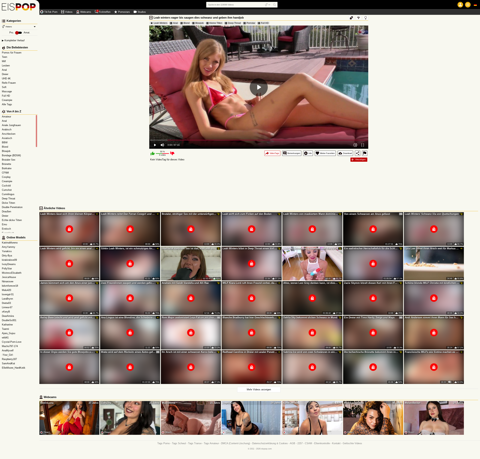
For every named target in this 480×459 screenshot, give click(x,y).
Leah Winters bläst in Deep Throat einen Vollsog (250, 248)
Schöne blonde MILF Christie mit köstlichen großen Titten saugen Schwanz (432, 283)
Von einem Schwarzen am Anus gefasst (367, 214)
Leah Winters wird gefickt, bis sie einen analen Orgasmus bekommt (67, 248)
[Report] (364, 153)
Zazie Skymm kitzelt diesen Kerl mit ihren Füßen (371, 283)
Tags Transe (195, 443)
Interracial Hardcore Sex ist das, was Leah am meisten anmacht (189, 248)
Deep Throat (234, 23)
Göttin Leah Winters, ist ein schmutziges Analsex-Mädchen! (128, 248)
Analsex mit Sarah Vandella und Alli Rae (185, 283)
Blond (187, 23)
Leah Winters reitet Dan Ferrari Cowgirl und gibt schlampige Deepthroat (128, 214)
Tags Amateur (211, 443)
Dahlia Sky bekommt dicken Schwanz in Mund (310, 317)
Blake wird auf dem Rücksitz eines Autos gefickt (128, 352)
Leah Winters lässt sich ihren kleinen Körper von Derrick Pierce (67, 214)
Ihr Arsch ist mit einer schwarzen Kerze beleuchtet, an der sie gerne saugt (189, 352)
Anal (5, 69)
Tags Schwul (179, 443)
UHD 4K (6, 78)
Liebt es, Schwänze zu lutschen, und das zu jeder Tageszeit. (310, 248)
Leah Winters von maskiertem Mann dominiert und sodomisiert (310, 214)
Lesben (6, 65)
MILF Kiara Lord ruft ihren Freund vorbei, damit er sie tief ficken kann (250, 283)
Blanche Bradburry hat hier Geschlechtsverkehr (250, 317)
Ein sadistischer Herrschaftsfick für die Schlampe (371, 248)
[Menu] (468, 5)
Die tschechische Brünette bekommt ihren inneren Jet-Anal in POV (371, 352)
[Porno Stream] (19, 7)
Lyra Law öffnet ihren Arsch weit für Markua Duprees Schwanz (432, 248)
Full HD (6, 95)
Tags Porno (163, 443)
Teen (5, 57)
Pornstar (251, 23)
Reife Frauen (9, 82)
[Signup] (460, 5)
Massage (7, 91)
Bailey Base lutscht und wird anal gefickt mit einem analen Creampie (67, 317)
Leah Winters (160, 23)
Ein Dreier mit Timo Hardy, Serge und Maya (369, 317)
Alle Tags (7, 104)
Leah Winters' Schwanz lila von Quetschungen (432, 214)
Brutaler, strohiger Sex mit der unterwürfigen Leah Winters (189, 214)
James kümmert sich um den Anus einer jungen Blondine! (67, 283)
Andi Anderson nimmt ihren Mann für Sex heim (432, 317)
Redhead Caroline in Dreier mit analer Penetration (250, 352)
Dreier (5, 74)
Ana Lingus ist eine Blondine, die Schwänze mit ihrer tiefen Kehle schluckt (128, 317)
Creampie (7, 100)
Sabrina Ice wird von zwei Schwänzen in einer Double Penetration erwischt (310, 352)
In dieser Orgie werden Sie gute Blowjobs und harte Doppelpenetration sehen (67, 352)
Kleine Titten (215, 23)
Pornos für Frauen (12, 52)
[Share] (357, 153)
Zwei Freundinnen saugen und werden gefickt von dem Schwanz (128, 283)
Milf (4, 61)
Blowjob (199, 23)
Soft (4, 87)
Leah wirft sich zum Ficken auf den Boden (247, 214)
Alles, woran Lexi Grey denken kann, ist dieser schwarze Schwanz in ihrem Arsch (310, 283)
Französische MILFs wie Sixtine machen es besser (432, 352)
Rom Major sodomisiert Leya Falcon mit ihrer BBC (189, 317)
